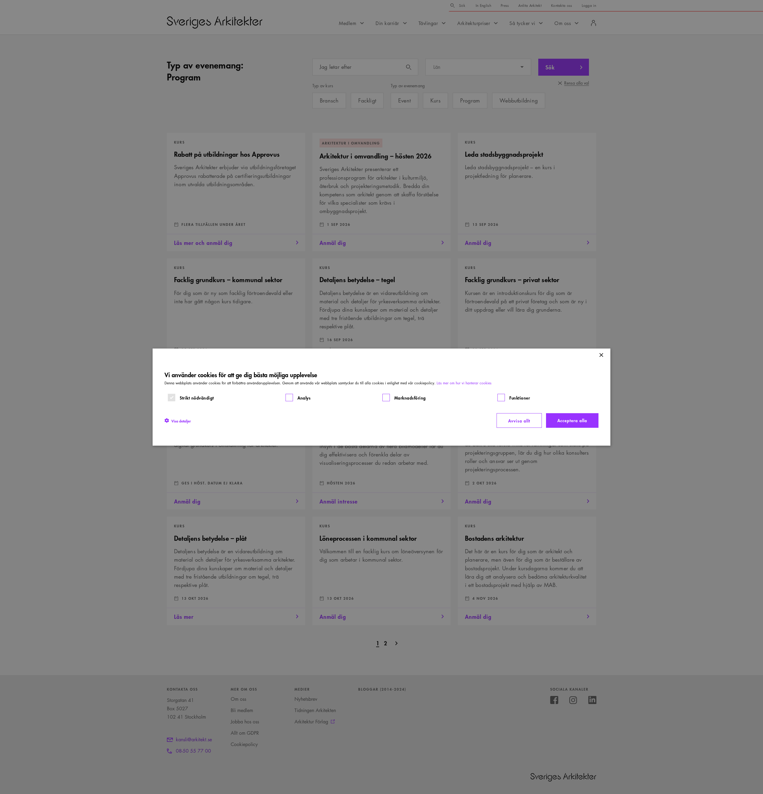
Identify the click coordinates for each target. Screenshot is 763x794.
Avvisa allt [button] (519, 420)
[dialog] (381, 396)
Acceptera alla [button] (572, 420)
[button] (178, 420)
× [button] (601, 355)
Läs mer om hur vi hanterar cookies (464, 382)
